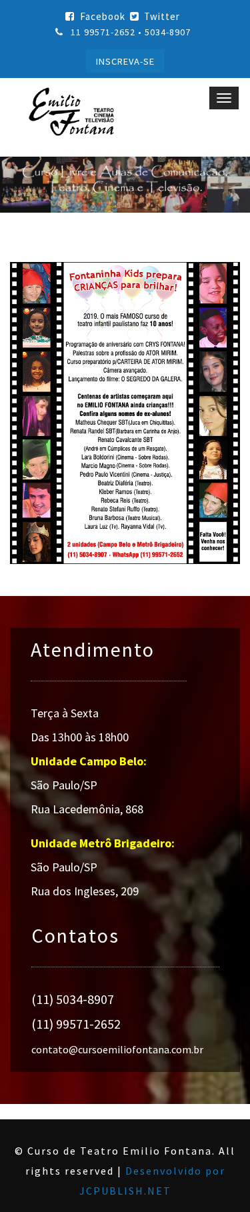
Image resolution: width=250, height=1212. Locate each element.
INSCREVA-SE (125, 61)
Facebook (102, 16)
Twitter (162, 16)
